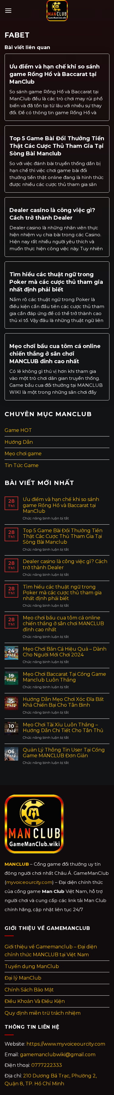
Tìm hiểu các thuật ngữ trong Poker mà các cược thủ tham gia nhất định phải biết (56, 282)
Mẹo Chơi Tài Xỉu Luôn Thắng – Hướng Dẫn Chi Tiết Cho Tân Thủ (63, 727)
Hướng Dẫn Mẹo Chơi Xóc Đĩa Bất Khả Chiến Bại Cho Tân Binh (63, 702)
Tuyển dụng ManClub (32, 966)
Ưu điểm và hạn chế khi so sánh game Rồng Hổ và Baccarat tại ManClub (54, 74)
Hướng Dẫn (19, 442)
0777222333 (46, 1065)
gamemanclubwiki (57, 1054)
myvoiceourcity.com (29, 882)
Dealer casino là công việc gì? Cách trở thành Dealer (52, 214)
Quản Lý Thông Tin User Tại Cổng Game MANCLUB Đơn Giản (64, 752)
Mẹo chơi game (23, 453)
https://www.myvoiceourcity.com (65, 1044)
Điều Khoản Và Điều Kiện (35, 1001)
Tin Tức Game (22, 465)
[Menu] (8, 10)
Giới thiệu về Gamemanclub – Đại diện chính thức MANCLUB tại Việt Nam (51, 950)
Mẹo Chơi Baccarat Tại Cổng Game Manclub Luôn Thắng (64, 677)
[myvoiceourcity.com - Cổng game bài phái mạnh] (57, 10)
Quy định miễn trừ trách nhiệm (43, 1013)
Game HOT (18, 430)
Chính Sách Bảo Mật (29, 990)
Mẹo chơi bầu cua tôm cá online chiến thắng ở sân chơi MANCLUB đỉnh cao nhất (55, 354)
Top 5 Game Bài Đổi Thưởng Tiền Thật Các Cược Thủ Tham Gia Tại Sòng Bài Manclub (56, 146)
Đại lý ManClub (23, 978)
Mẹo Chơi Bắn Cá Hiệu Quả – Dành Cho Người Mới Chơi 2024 (64, 652)
